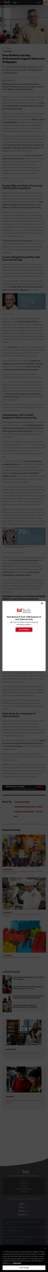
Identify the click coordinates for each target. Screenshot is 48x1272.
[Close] (45, 1248)
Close (42, 603)
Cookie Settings (24, 1268)
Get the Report (24, 629)
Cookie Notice (17, 1263)
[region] (24, 1258)
